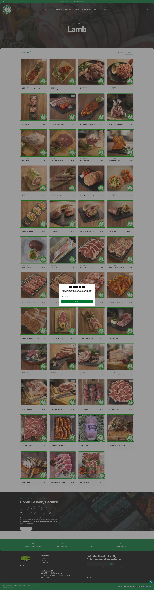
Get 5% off (77, 301)
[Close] (93, 285)
